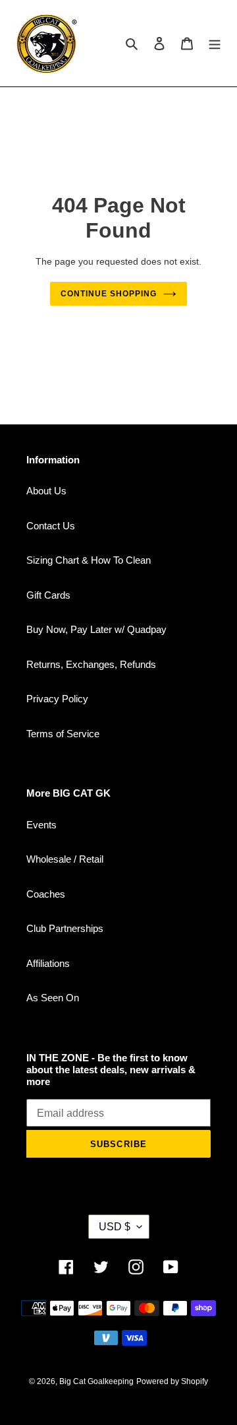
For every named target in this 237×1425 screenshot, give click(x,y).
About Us (46, 490)
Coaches (45, 894)
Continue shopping (109, 293)
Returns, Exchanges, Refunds (91, 664)
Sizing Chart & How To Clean (88, 560)
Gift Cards (48, 595)
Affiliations (48, 963)
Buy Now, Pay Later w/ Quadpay (96, 629)
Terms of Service (62, 733)
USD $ (114, 1226)
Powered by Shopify (172, 1381)
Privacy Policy (57, 698)
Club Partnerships (64, 928)
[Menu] (214, 43)
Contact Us (50, 525)
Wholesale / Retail (64, 859)
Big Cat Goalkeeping (96, 1381)
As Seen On (52, 997)
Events (41, 824)
